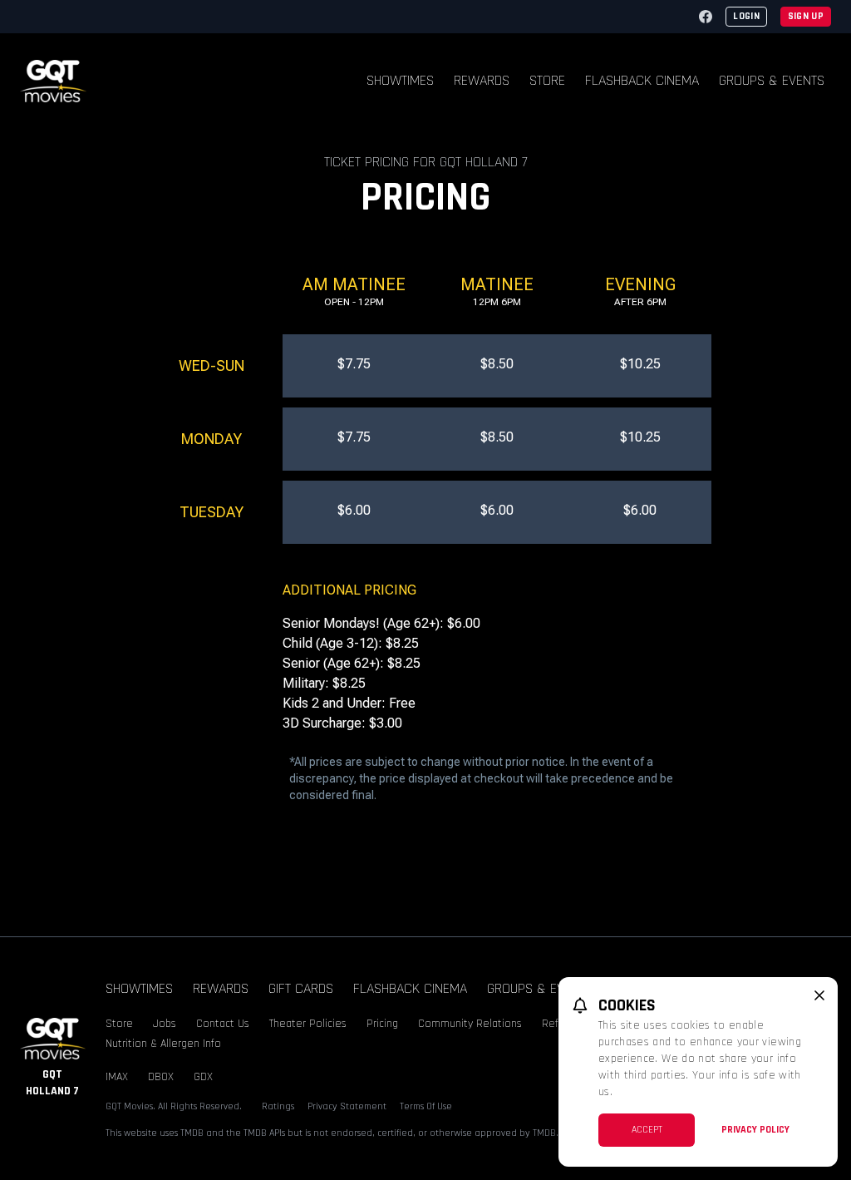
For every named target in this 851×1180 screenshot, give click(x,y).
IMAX (117, 1076)
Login (746, 16)
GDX (203, 1076)
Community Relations (470, 1023)
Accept (647, 1129)
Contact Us (222, 1023)
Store (547, 80)
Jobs (164, 1023)
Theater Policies (308, 1023)
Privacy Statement (346, 1106)
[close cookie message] (819, 995)
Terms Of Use (426, 1106)
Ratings (278, 1106)
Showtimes (400, 80)
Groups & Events (771, 80)
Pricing (382, 1023)
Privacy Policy (755, 1129)
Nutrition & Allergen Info (163, 1043)
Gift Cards (300, 988)
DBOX (161, 1076)
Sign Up (806, 16)
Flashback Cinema (642, 80)
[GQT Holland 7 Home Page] (53, 81)
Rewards (481, 80)
